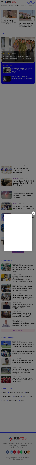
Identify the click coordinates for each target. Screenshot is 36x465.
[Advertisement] (18, 232)
